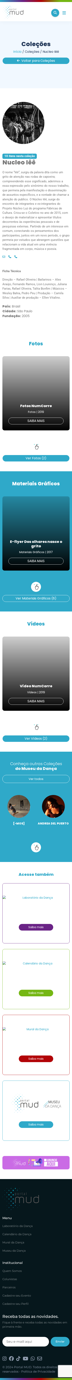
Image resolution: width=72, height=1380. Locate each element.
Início (17, 51)
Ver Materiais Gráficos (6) (36, 598)
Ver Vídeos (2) (36, 738)
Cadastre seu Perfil (15, 1304)
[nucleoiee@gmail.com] (3, 257)
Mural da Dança (13, 1242)
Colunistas (9, 1279)
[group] (36, 393)
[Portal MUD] (25, 12)
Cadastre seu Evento (16, 1295)
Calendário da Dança (16, 1234)
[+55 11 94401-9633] (9, 257)
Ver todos (36, 779)
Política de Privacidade (38, 1371)
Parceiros (9, 1287)
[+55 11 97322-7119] (15, 257)
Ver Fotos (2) (36, 458)
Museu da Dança (14, 1250)
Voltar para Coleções (38, 60)
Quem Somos (12, 1271)
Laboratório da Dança (17, 1226)
